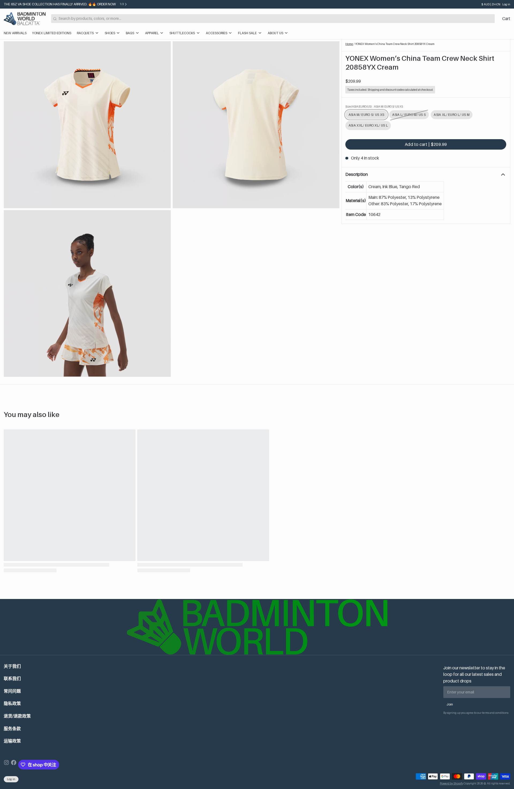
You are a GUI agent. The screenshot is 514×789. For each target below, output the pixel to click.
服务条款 (12, 728)
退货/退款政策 (17, 716)
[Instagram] (6, 764)
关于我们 (12, 666)
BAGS (130, 33)
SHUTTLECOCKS (182, 33)
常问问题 (12, 691)
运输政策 (12, 741)
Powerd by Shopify (451, 783)
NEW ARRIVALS (15, 33)
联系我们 (12, 678)
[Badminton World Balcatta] (25, 18)
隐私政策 (12, 703)
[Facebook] (13, 764)
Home (349, 43)
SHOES (110, 33)
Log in (506, 4)
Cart (506, 18)
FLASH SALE (247, 33)
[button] (425, 144)
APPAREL (152, 33)
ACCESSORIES (216, 33)
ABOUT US (275, 33)
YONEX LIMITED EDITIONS (51, 33)
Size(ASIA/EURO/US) (374, 106)
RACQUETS (85, 33)
